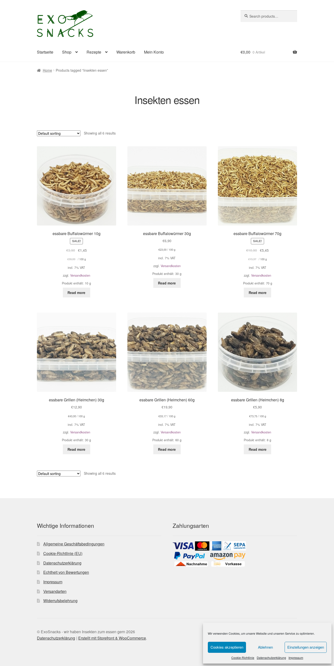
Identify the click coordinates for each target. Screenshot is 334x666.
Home (47, 70)
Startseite (45, 52)
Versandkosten (80, 275)
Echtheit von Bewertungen (66, 572)
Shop (66, 52)
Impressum (296, 657)
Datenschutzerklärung (271, 657)
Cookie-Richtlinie (242, 657)
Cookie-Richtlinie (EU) (62, 553)
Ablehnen (265, 647)
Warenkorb (125, 52)
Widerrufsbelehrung (60, 600)
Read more (76, 292)
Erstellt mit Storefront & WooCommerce (112, 638)
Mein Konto (154, 52)
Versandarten (55, 591)
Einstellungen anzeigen (305, 647)
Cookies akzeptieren (227, 647)
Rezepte (94, 52)
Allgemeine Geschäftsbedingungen (73, 544)
